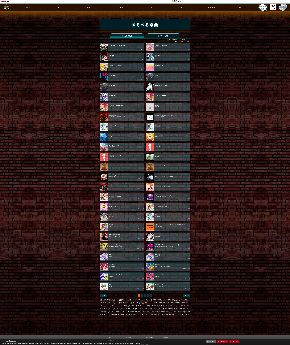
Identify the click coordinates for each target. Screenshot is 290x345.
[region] (145, 342)
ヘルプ (109, 337)
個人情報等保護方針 (149, 337)
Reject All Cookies (222, 341)
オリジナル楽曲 (163, 36)
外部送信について (167, 337)
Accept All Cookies (234, 341)
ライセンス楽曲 (127, 36)
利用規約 (129, 337)
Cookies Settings (211, 341)
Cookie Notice (137, 343)
